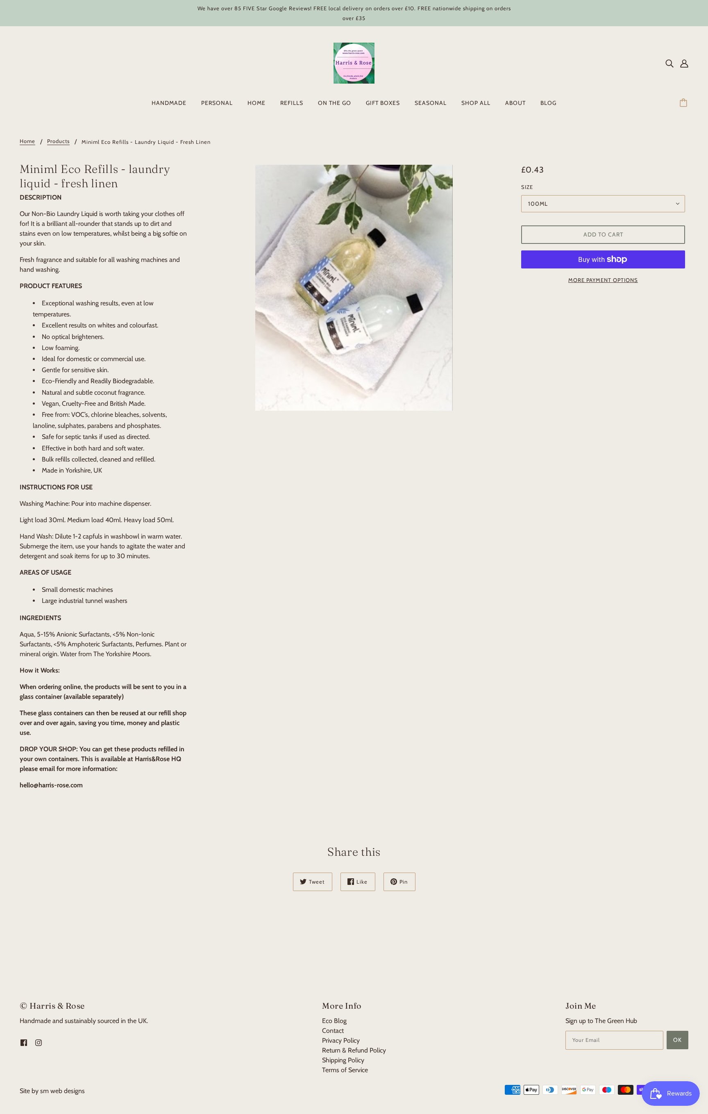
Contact (333, 1030)
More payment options (603, 280)
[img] (669, 63)
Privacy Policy (341, 1040)
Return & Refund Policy (354, 1050)
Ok (677, 1040)
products (58, 141)
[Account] (684, 63)
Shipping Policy (343, 1060)
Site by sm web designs (52, 1091)
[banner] (354, 62)
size (527, 187)
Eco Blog (334, 1021)
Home (27, 141)
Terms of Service (345, 1070)
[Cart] (684, 103)
